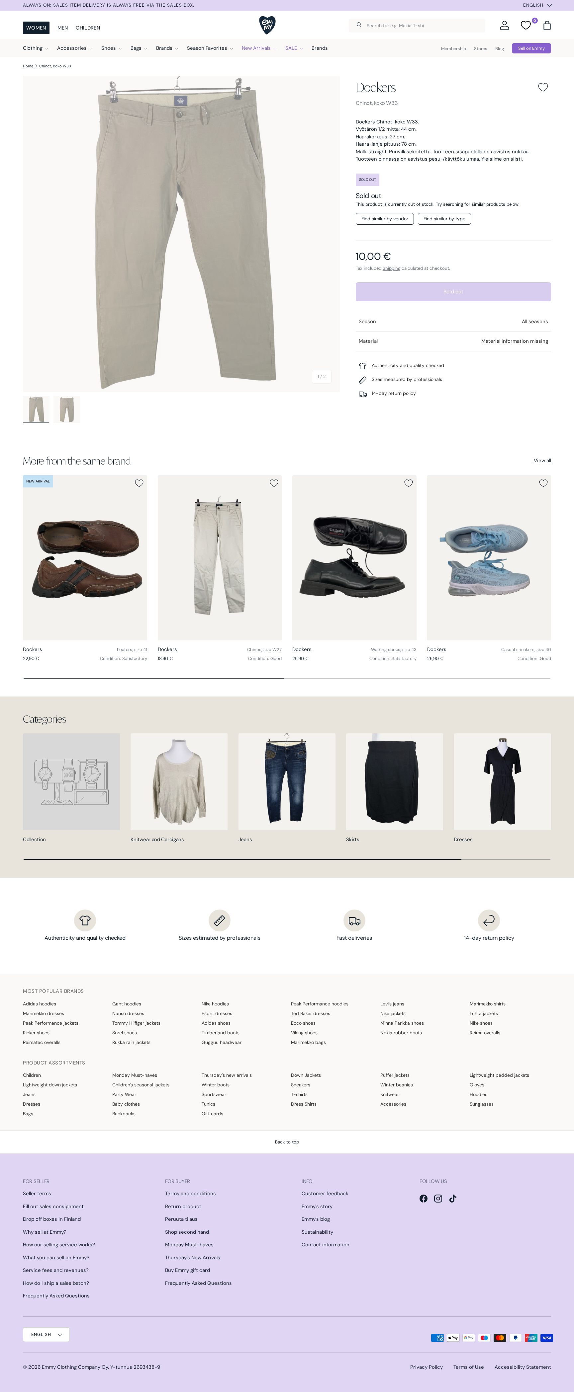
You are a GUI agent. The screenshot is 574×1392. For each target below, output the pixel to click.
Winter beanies (396, 1085)
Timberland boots (220, 1033)
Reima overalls (485, 1033)
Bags (136, 48)
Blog (499, 48)
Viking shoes (304, 1033)
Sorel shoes (124, 1033)
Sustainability (317, 1232)
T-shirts (299, 1094)
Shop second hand (187, 1232)
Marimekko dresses (43, 1013)
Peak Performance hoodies (319, 1004)
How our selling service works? (59, 1244)
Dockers (376, 87)
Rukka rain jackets (131, 1042)
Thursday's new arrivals (227, 1075)
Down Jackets (306, 1075)
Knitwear (389, 1094)
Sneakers (300, 1085)
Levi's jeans (392, 1004)
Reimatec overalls (41, 1042)
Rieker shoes (36, 1033)
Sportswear (214, 1094)
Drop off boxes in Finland (52, 1219)
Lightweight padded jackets (499, 1075)
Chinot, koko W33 (55, 66)
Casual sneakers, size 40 (526, 649)
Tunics (208, 1104)
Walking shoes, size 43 (394, 649)
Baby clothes (126, 1104)
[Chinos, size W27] (220, 557)
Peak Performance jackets (50, 1023)
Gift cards (212, 1114)
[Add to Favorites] (543, 87)
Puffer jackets (395, 1075)
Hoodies (478, 1094)
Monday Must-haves (134, 1075)
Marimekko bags (308, 1042)
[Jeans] (287, 781)
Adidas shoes (216, 1023)
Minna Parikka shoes (402, 1023)
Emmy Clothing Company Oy (75, 1367)
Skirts (352, 839)
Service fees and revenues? (56, 1270)
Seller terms (37, 1193)
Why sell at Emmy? (44, 1232)
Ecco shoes (303, 1023)
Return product (183, 1206)
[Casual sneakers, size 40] (489, 557)
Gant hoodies (126, 1004)
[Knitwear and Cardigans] (179, 781)
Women (36, 28)
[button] (547, 25)
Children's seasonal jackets (140, 1085)
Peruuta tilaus (181, 1219)
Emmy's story (317, 1206)
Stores (480, 48)
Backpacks (124, 1114)
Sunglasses (482, 1104)
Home (28, 66)
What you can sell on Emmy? (56, 1257)
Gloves (477, 1085)
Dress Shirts (304, 1104)
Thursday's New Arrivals (192, 1257)
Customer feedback (325, 1193)
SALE (291, 48)
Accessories (72, 48)
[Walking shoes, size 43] (354, 557)
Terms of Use (468, 1367)
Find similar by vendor (384, 219)
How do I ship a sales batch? (56, 1283)
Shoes (108, 48)
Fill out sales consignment (53, 1206)
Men (62, 28)
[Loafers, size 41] (85, 557)
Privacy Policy (426, 1367)
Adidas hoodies (39, 1004)
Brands (164, 48)
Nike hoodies (215, 1004)
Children (88, 28)
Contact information (325, 1244)
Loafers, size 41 (132, 649)
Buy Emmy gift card (187, 1270)
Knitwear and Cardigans (157, 839)
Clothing (33, 48)
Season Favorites (207, 48)
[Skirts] (394, 781)
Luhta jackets (484, 1013)
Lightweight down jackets (50, 1085)
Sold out (453, 291)
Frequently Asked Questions (56, 1295)
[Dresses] (502, 781)
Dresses (463, 839)
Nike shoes (481, 1023)
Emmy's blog (316, 1219)
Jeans (245, 839)
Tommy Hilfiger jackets (136, 1023)
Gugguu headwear (221, 1042)
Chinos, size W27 (264, 649)
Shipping (391, 268)
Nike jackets (393, 1013)
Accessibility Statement (523, 1367)
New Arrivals (256, 48)
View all (542, 460)
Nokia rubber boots (401, 1033)
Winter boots (216, 1085)
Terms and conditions (190, 1193)
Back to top (287, 1142)
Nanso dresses (128, 1013)
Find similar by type (444, 219)
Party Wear (124, 1094)
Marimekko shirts (488, 1004)
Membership (453, 48)
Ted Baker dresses (310, 1013)
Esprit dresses (217, 1013)
